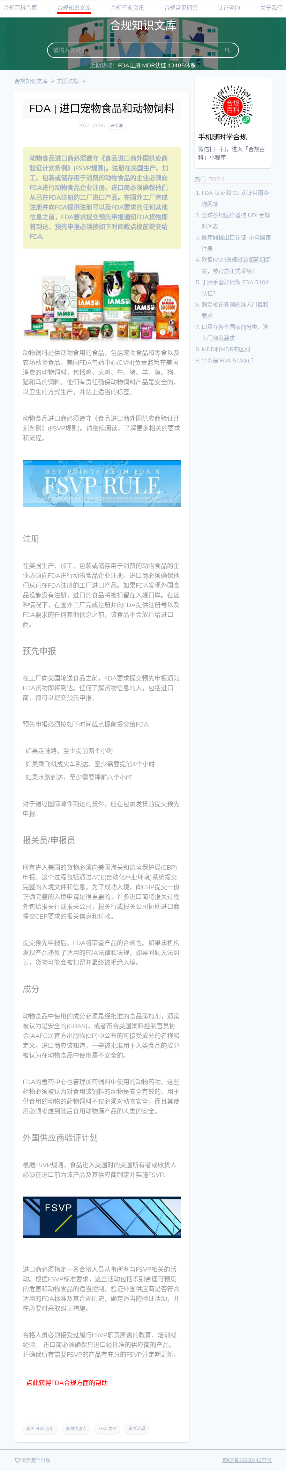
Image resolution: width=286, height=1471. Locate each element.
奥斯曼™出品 (35, 1460)
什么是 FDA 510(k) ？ (229, 361)
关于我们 (271, 8)
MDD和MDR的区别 (226, 349)
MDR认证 (154, 65)
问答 (181, 8)
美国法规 (68, 81)
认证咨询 (229, 8)
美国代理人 (76, 1429)
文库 (74, 8)
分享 (119, 125)
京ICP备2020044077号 (247, 1460)
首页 (20, 8)
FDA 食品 (107, 1429)
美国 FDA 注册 (40, 1429)
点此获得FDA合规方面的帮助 (67, 1383)
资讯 (127, 8)
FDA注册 (129, 65)
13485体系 (181, 65)
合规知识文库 (31, 81)
